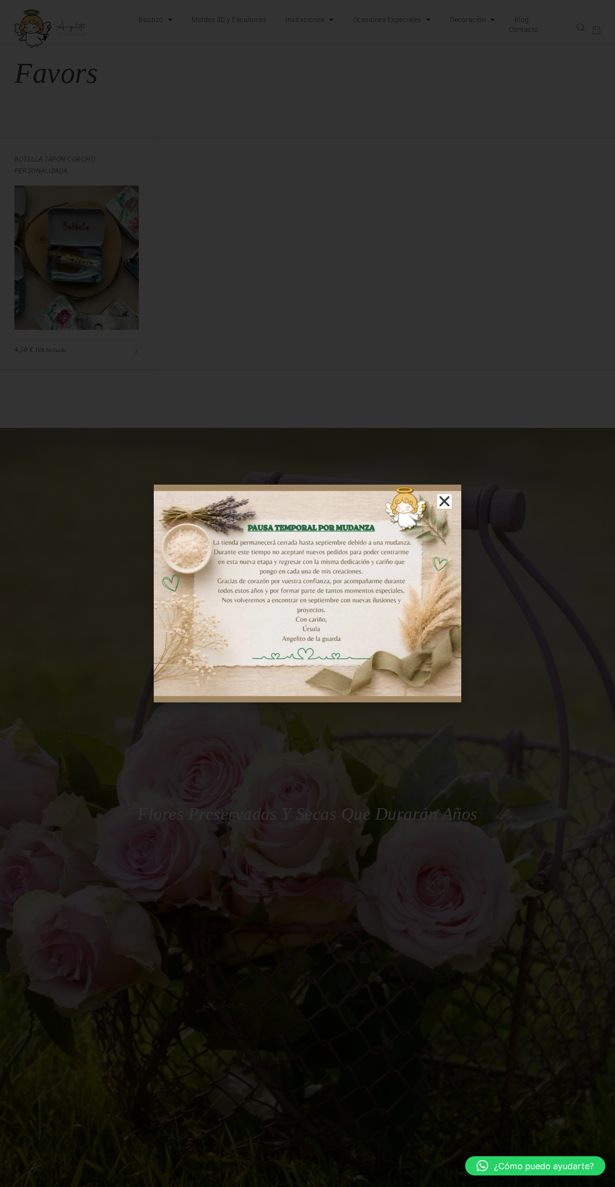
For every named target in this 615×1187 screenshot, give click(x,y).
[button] (535, 1165)
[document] (307, 593)
